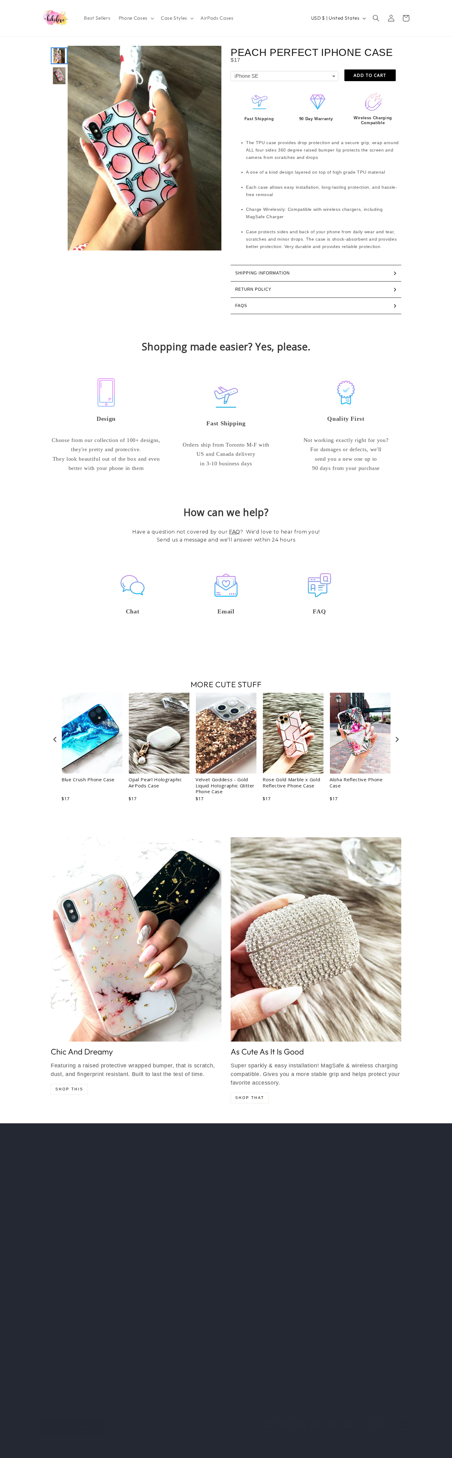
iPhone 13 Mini (55, 1202)
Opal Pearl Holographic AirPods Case (155, 783)
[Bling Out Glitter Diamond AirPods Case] (316, 939)
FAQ (234, 532)
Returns (143, 1213)
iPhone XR (51, 1317)
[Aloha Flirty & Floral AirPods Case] (136, 939)
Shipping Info (149, 1202)
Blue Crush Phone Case (88, 779)
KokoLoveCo (216, 1450)
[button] (136, 18)
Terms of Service (153, 1248)
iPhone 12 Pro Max (60, 1248)
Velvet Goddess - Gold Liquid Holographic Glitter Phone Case (225, 785)
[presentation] (55, 740)
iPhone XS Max (56, 1329)
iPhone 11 (50, 1271)
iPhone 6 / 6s (54, 1364)
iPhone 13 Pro (54, 1179)
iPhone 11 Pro (54, 1283)
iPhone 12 (50, 1225)
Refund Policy (149, 1225)
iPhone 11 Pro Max (59, 1294)
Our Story (145, 1190)
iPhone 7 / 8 (53, 1340)
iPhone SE (51, 1213)
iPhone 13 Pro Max (60, 1190)
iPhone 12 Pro (54, 1236)
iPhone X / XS (55, 1306)
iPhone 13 (50, 1167)
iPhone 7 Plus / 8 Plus (63, 1352)
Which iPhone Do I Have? (162, 1167)
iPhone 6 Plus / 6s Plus (64, 1375)
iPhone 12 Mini (55, 1260)
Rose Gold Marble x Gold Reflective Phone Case (291, 783)
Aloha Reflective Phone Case (356, 783)
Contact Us (147, 1236)
